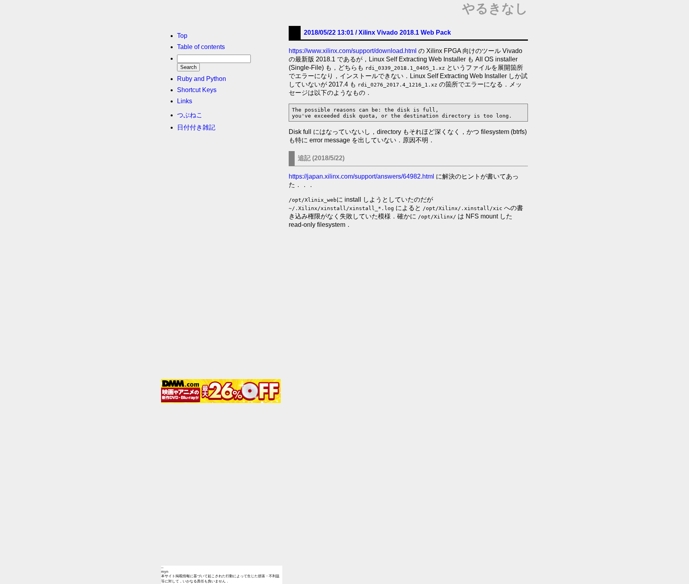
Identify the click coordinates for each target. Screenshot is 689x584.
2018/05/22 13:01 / (377, 32)
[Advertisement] (221, 258)
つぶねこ (190, 115)
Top (182, 35)
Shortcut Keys (197, 90)
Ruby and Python (201, 78)
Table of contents (201, 46)
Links (184, 101)
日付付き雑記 (196, 127)
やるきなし (495, 8)
